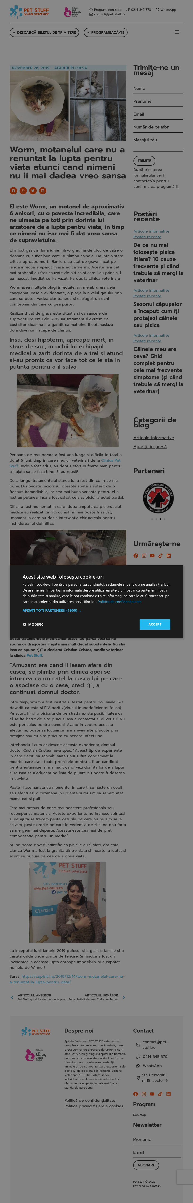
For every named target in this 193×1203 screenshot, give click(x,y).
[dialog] (96, 601)
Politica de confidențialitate (119, 601)
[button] (96, 610)
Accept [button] (155, 624)
